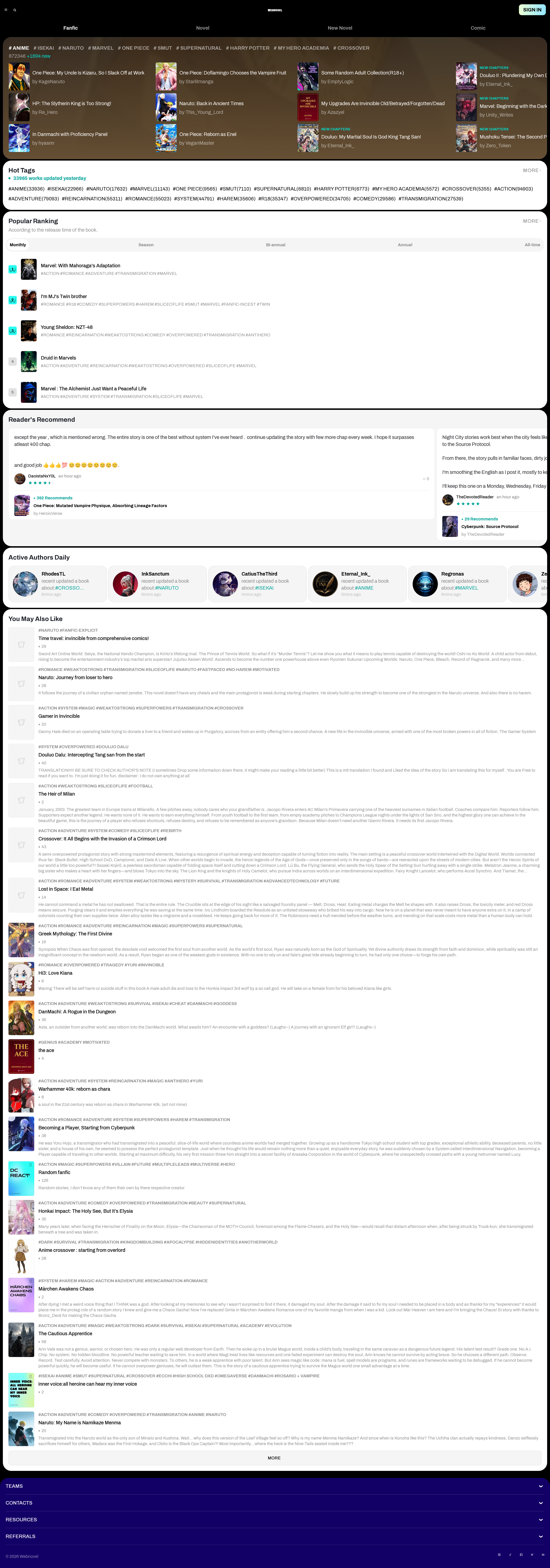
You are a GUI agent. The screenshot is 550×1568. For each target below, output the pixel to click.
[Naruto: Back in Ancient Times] (221, 105)
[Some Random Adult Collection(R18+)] (371, 75)
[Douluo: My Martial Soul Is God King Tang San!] (371, 136)
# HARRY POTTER (248, 48)
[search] (15, 10)
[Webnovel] (275, 10)
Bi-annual (275, 245)
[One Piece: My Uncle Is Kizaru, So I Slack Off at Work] (76, 75)
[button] (70, 28)
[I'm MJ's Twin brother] (275, 300)
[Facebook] (521, 1554)
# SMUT (163, 48)
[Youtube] (543, 1554)
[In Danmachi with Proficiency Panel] (76, 136)
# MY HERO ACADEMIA (301, 48)
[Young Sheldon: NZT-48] (275, 331)
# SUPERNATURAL (199, 48)
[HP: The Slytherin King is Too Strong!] (76, 105)
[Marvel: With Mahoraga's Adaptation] (275, 269)
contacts (19, 1503)
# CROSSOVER (351, 48)
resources (21, 1519)
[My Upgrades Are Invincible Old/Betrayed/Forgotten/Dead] (371, 105)
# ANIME (19, 48)
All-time (532, 245)
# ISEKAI (44, 48)
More (531, 170)
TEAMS (14, 1486)
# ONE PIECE (133, 48)
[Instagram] (499, 1554)
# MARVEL (101, 48)
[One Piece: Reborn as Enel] (221, 136)
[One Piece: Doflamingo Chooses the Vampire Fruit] (221, 75)
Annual (405, 245)
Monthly (18, 245)
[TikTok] (510, 1554)
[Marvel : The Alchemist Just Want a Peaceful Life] (275, 392)
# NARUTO (71, 48)
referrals (20, 1536)
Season (146, 245)
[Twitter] (532, 1554)
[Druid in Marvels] (275, 361)
